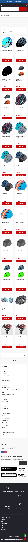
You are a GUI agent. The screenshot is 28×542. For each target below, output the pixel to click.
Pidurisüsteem (5, 420)
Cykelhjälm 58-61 (19, 193)
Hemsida (4, 366)
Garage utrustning (6, 371)
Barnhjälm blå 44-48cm (7, 50)
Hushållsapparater (6, 378)
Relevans (15, 31)
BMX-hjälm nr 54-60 (20, 250)
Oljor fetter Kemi (5, 408)
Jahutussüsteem (6, 413)
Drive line (4, 434)
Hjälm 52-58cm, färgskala (19, 337)
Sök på (23, 9)
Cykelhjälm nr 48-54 (20, 279)
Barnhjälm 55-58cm (20, 107)
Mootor (3, 427)
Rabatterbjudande (6, 380)
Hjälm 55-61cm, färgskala (5, 337)
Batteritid (4, 373)
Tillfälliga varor (5, 385)
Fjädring (4, 415)
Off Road (4, 406)
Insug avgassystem (6, 418)
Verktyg (4, 382)
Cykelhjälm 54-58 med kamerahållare (6, 108)
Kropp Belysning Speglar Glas (8, 394)
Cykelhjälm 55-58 (5, 193)
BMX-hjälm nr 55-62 (6, 250)
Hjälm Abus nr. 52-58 (20, 308)
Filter (3, 411)
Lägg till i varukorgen (7, 61)
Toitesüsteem (5, 401)
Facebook (2, 452)
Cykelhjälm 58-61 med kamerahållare (20, 80)
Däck (3, 404)
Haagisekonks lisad (6, 375)
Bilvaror (3, 392)
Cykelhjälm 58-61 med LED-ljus (20, 137)
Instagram (5, 452)
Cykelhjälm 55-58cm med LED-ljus (6, 80)
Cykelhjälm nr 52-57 (6, 279)
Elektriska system (6, 387)
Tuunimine (4, 430)
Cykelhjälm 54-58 (5, 165)
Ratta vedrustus (5, 422)
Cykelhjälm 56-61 (19, 165)
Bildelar (3, 397)
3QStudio (10, 535)
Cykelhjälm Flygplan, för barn (7, 309)
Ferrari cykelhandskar (20, 222)
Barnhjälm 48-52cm (6, 136)
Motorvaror (4, 399)
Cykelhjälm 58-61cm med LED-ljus (20, 51)
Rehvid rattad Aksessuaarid (8, 432)
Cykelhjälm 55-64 (5, 222)
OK (14, 361)
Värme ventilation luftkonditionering (10, 389)
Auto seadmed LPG (6, 425)
